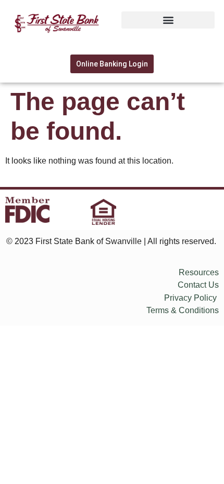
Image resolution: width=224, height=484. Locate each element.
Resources (199, 272)
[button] (168, 20)
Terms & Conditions (182, 310)
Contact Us (198, 284)
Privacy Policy (190, 297)
